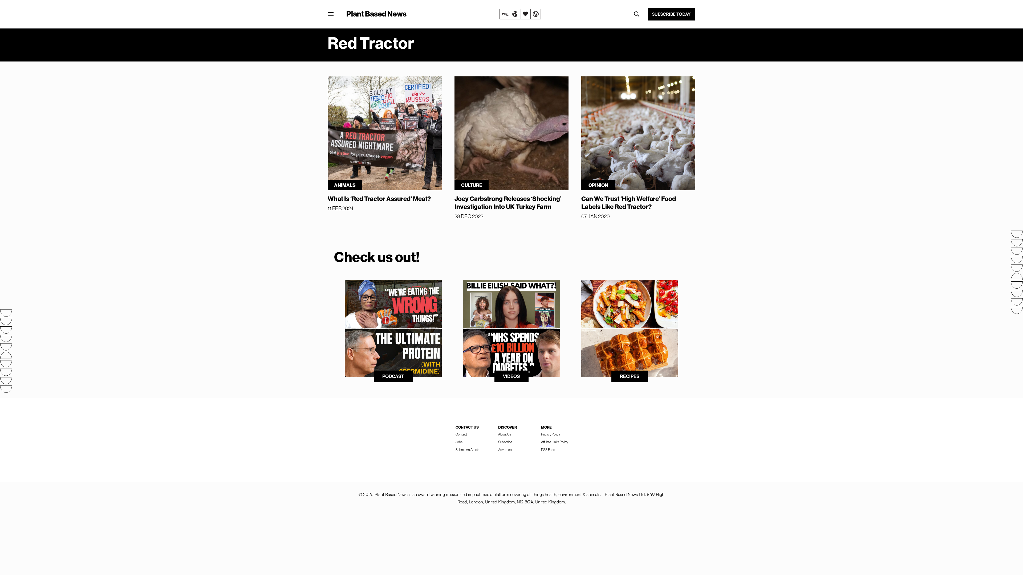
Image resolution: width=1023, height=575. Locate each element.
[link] (520, 14)
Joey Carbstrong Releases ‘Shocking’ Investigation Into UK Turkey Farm (507, 203)
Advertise (505, 449)
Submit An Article (467, 449)
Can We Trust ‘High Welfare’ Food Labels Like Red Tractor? (628, 203)
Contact (461, 434)
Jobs (459, 442)
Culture (471, 185)
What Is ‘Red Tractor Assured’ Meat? (379, 199)
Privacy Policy (550, 434)
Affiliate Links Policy (554, 442)
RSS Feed (548, 449)
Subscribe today (671, 14)
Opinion (598, 185)
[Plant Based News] (330, 14)
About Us (504, 434)
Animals (345, 185)
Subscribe (505, 442)
